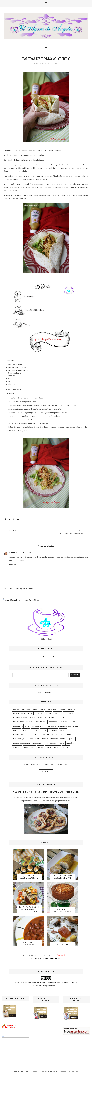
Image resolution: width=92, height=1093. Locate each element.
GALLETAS (16, 730)
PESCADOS (54, 739)
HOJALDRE (35, 730)
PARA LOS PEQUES (19, 739)
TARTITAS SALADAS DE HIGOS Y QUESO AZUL (46, 792)
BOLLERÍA (62, 709)
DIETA (27, 726)
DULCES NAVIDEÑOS (38, 726)
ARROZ (35, 709)
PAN (57, 734)
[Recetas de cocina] (9, 1028)
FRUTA (75, 726)
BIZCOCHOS (52, 709)
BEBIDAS (42, 709)
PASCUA (30, 739)
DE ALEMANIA (68, 713)
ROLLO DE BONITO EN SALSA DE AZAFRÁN (63, 877)
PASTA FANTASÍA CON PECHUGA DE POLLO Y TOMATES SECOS (29, 909)
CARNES (16, 713)
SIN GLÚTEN (70, 743)
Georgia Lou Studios (69, 1072)
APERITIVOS (26, 709)
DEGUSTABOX (71, 519)
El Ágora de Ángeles (38, 1072)
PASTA (38, 739)
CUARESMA (57, 713)
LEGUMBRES (53, 730)
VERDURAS (56, 747)
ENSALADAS (52, 726)
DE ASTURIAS (42, 717)
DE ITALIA (30, 722)
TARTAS (40, 747)
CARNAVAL (71, 709)
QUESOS (71, 739)
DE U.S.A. (74, 722)
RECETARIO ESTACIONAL (21, 743)
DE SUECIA (64, 722)
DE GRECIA (63, 717)
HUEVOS (43, 730)
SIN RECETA (17, 747)
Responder (13, 564)
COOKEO (48, 713)
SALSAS (61, 743)
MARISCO (63, 730)
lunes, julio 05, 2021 (24, 553)
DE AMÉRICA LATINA (20, 717)
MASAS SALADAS (82, 519)
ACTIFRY (16, 709)
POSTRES (63, 739)
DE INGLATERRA (18, 722)
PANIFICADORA (66, 734)
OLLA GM (50, 734)
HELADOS (26, 730)
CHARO (12, 553)
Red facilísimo (51, 743)
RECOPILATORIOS (38, 743)
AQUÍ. (16, 190)
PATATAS (45, 739)
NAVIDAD (42, 734)
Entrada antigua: (71, 532)
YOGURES (66, 747)
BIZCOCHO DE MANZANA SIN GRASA (63, 910)
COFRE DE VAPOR (27, 713)
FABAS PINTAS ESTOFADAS (29, 943)
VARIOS (48, 747)
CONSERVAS (39, 713)
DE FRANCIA (53, 717)
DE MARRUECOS (41, 722)
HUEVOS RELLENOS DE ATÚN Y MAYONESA (29, 877)
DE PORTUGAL (53, 722)
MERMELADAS (31, 734)
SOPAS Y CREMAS (29, 747)
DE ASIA (32, 717)
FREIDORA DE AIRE (64, 726)
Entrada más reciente (16, 531)
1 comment (54, 63)
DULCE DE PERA (63, 944)
